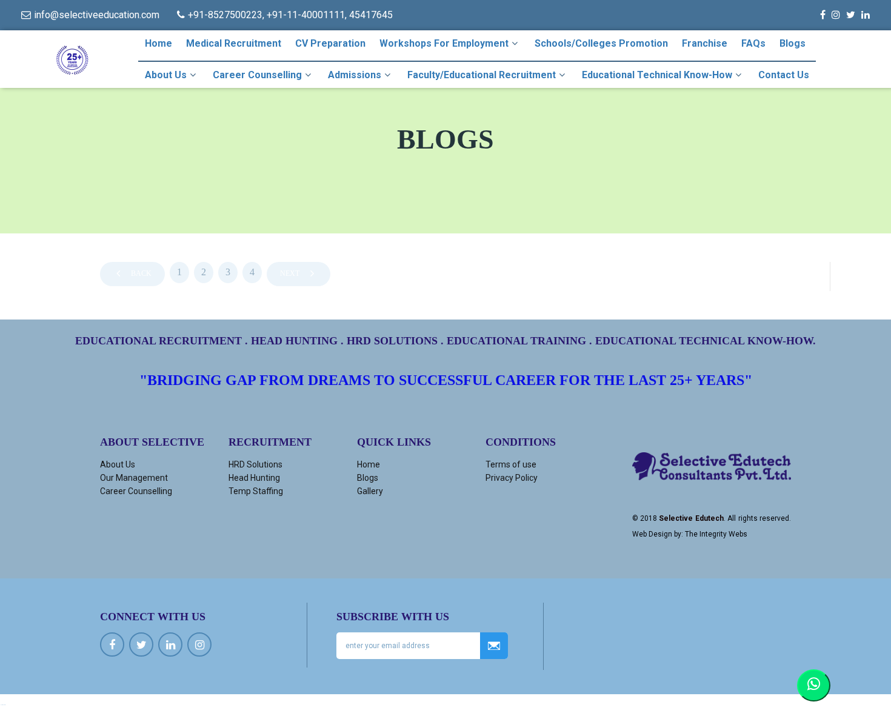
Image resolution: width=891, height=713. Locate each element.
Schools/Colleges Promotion (601, 43)
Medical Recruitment (233, 43)
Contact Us (783, 75)
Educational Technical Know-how (657, 75)
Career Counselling (257, 75)
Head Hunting (254, 478)
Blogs (792, 43)
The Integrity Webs (716, 534)
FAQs (753, 43)
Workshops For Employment (444, 43)
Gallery (370, 491)
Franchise (704, 43)
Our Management (134, 478)
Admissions (354, 75)
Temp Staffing (256, 491)
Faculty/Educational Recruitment (481, 75)
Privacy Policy (512, 478)
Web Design (652, 534)
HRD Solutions (255, 464)
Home (158, 43)
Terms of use (511, 464)
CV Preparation (330, 43)
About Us (166, 75)
